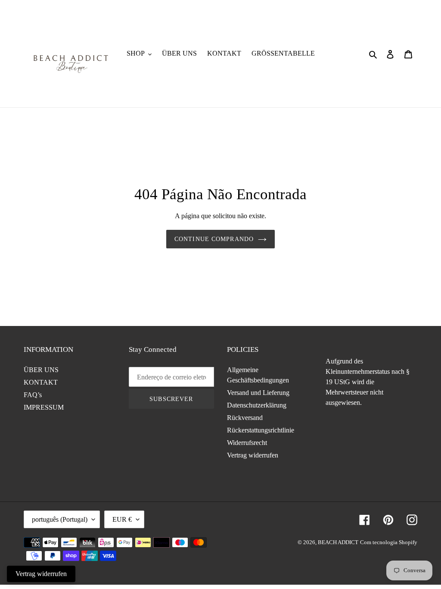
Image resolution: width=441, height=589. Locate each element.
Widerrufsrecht (247, 442)
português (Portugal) (59, 519)
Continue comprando (214, 239)
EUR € (122, 519)
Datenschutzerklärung (256, 405)
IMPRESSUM (44, 407)
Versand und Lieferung (258, 392)
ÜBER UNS (41, 369)
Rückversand (245, 417)
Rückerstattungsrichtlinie (260, 430)
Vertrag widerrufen (252, 455)
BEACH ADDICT (338, 542)
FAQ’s (33, 394)
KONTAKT (41, 382)
